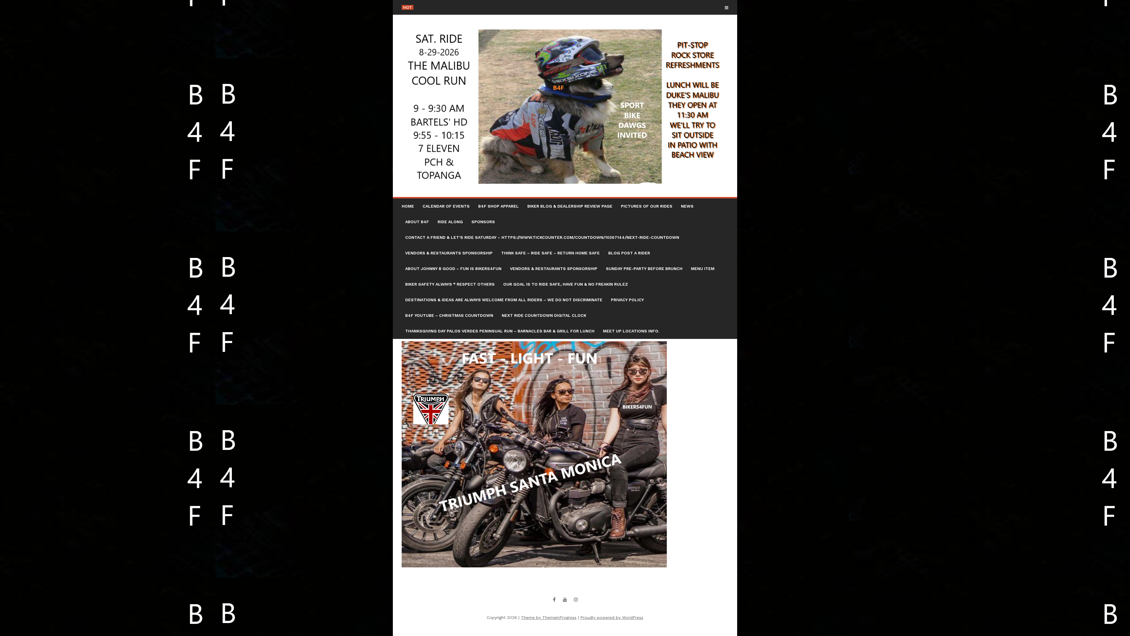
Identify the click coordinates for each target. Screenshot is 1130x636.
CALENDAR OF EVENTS (446, 206)
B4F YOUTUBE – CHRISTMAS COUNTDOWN (449, 315)
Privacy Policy (627, 299)
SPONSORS (483, 221)
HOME (408, 206)
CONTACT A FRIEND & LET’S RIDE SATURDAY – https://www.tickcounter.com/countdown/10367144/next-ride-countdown (542, 237)
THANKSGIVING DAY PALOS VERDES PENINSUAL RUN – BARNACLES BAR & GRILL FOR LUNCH (499, 331)
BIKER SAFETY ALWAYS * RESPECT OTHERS (450, 284)
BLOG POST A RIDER (629, 253)
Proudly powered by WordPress (611, 617)
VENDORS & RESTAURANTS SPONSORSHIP (449, 253)
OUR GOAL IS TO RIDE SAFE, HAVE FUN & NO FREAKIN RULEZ (565, 284)
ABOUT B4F (417, 221)
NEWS (687, 206)
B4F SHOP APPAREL (498, 206)
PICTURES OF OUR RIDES (646, 206)
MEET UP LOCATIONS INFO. (631, 331)
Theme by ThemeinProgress (548, 617)
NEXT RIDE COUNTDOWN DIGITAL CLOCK (544, 315)
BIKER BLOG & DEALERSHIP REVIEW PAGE (569, 206)
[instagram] (576, 599)
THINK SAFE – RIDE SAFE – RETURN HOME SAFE (550, 253)
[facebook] (554, 599)
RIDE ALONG (450, 221)
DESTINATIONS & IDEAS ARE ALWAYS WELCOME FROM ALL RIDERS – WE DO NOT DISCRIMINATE (503, 299)
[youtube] (565, 599)
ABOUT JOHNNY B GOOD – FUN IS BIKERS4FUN (453, 268)
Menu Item (702, 268)
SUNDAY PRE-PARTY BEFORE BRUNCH (644, 268)
